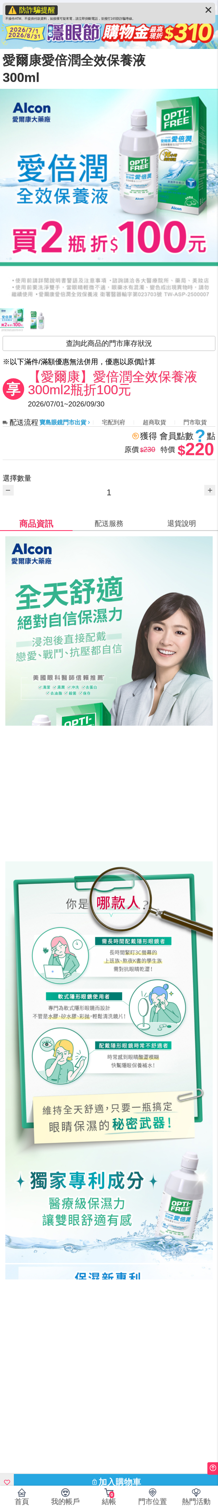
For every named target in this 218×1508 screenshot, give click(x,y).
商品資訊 (36, 523)
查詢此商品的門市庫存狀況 (109, 343)
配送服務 (109, 523)
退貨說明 (181, 523)
